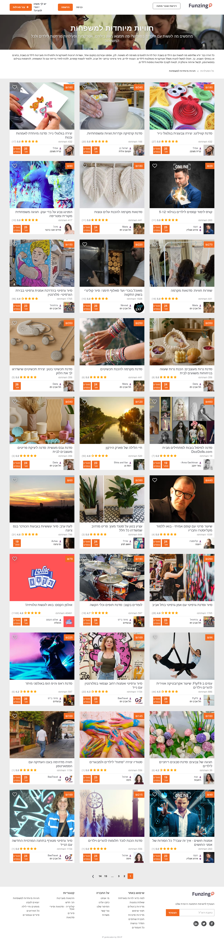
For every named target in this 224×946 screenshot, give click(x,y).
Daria (195, 383)
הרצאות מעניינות (65, 898)
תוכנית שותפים (136, 919)
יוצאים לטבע (32, 902)
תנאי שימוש (138, 910)
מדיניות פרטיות (136, 915)
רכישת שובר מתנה (166, 6)
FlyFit (195, 698)
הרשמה (65, 7)
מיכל (55, 226)
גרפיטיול (54, 305)
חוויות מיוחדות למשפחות (26, 898)
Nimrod (124, 305)
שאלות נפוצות (137, 902)
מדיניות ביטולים (136, 906)
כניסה (79, 7)
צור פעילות (19, 7)
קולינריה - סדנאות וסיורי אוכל (62, 907)
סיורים (71, 913)
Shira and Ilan (121, 462)
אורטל (125, 776)
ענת (196, 776)
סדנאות (70, 917)
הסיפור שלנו (103, 906)
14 (100, 876)
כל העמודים (138, 927)
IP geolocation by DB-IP (112, 937)
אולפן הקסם (52, 619)
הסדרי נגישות (137, 923)
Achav (54, 541)
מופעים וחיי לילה (30, 906)
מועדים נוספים (156, 150)
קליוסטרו (194, 541)
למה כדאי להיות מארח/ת (131, 898)
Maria (125, 226)
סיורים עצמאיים (31, 915)
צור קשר (105, 910)
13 (105, 876)
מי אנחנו (105, 898)
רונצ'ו (195, 226)
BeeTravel (123, 698)
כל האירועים (33, 910)
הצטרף (173, 912)
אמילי (195, 148)
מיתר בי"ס (123, 619)
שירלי (125, 541)
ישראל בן (123, 148)
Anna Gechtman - (189, 462)
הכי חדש (69, 902)
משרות (105, 915)
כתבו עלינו (104, 902)
